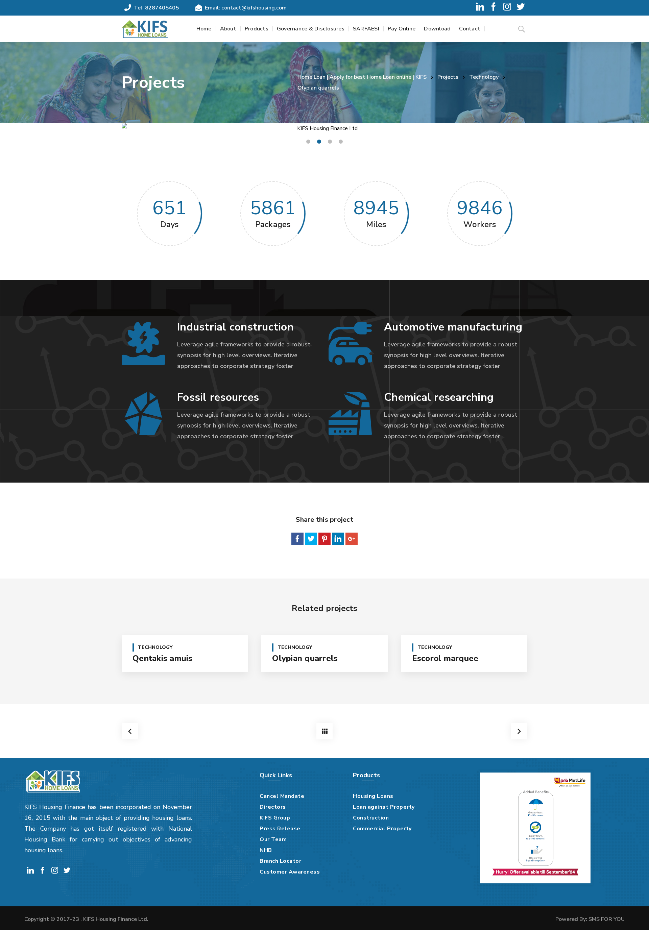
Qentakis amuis (163, 658)
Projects (447, 77)
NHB (266, 850)
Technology (484, 77)
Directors (273, 807)
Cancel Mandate (282, 796)
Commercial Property (382, 828)
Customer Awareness (290, 872)
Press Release (280, 828)
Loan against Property (384, 807)
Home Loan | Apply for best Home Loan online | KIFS (362, 77)
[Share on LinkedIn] (338, 539)
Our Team (273, 839)
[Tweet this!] (311, 539)
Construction (371, 818)
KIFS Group (275, 818)
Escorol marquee (445, 658)
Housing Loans (373, 796)
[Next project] (519, 731)
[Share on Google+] (351, 539)
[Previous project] (130, 731)
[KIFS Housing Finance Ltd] (145, 29)
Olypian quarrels (305, 658)
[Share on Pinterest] (324, 539)
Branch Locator (280, 861)
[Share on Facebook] (297, 539)
